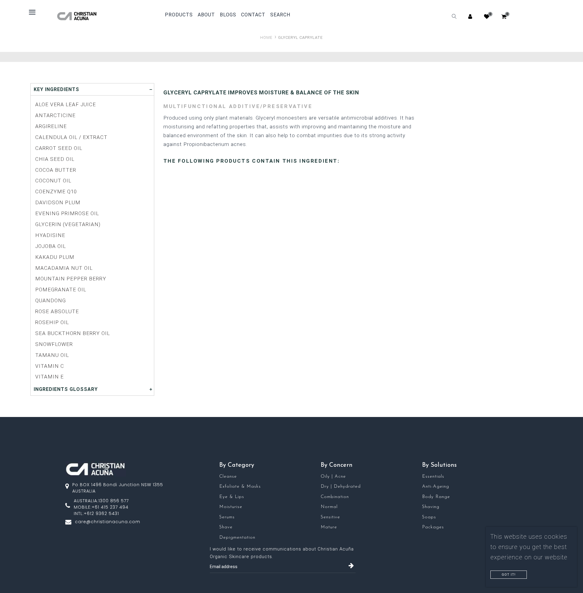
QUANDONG (50, 300)
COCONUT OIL (53, 181)
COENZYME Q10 (56, 191)
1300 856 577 (113, 501)
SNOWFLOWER (54, 344)
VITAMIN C (49, 366)
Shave (226, 527)
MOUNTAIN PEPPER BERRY (70, 279)
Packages (433, 527)
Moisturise (230, 507)
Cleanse (228, 476)
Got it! (509, 575)
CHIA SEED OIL (54, 159)
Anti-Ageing (435, 486)
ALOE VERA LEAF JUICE (65, 104)
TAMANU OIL (52, 355)
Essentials (433, 476)
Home (266, 37)
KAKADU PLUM (54, 257)
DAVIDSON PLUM (57, 202)
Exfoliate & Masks (240, 486)
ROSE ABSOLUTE (57, 311)
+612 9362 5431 (101, 513)
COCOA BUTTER (55, 170)
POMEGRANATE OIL (60, 289)
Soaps (429, 517)
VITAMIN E (49, 377)
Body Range (436, 497)
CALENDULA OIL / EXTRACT (71, 137)
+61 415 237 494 (110, 507)
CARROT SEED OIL (58, 148)
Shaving (430, 507)
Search (280, 14)
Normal (329, 507)
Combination (335, 497)
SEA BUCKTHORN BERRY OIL (72, 333)
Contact (253, 14)
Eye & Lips (231, 497)
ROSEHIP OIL (52, 322)
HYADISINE (50, 235)
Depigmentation (237, 537)
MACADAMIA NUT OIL (64, 268)
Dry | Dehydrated (341, 486)
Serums (227, 517)
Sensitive (330, 517)
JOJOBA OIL (50, 246)
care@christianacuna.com (107, 522)
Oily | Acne (333, 476)
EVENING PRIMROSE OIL (67, 213)
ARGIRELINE (51, 126)
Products (179, 15)
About (206, 14)
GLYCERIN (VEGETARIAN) (68, 224)
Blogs (228, 14)
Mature (329, 527)
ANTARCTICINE (55, 115)
